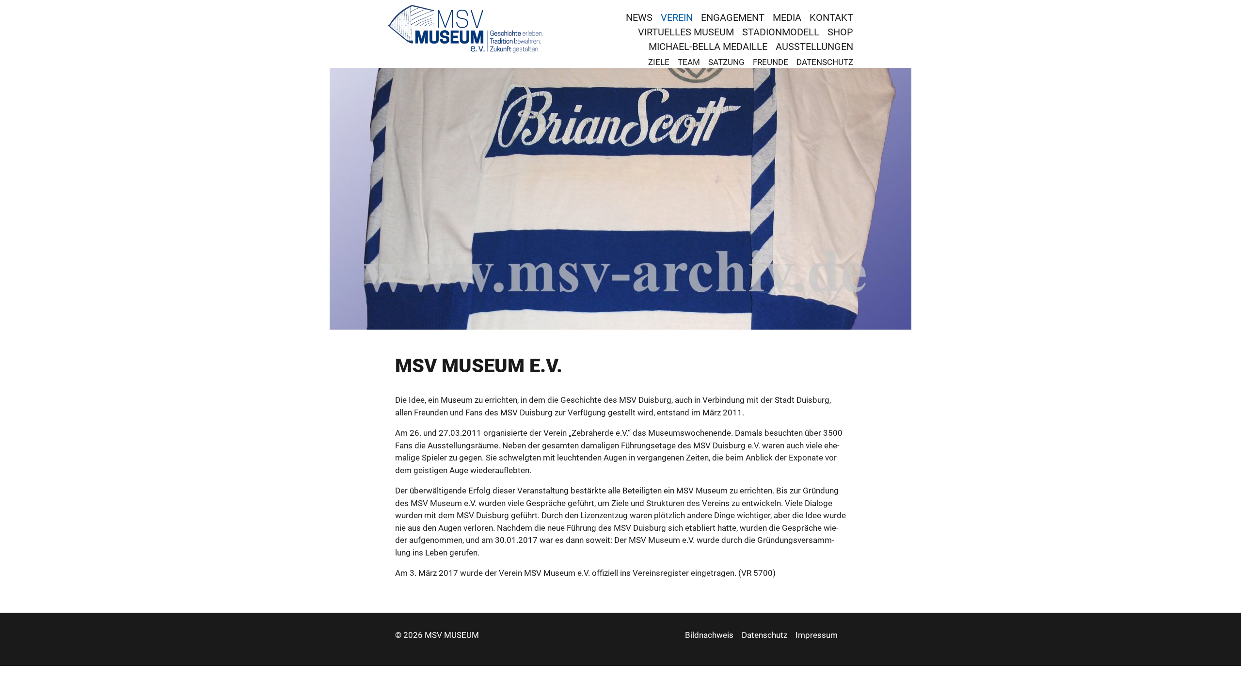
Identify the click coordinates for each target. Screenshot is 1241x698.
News (639, 17)
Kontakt (831, 17)
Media (787, 17)
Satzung (726, 62)
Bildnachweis (709, 635)
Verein (677, 17)
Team (689, 62)
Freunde (770, 62)
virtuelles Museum (686, 32)
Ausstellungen (814, 46)
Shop (840, 32)
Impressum (817, 635)
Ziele (658, 62)
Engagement (732, 17)
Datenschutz (824, 62)
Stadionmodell (780, 32)
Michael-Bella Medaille (708, 46)
